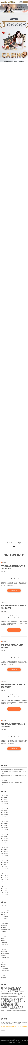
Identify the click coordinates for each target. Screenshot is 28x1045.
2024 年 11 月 (5, 799)
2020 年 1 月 (5, 864)
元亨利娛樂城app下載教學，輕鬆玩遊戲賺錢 (13, 686)
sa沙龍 (3, 914)
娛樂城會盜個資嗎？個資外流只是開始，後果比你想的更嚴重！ (14, 776)
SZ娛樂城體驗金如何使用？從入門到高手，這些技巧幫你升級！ (14, 783)
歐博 (19, 998)
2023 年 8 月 (5, 827)
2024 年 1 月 (5, 817)
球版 (3, 962)
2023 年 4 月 (5, 836)
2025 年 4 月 (5, 797)
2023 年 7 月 (5, 829)
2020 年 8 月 (5, 849)
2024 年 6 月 (5, 808)
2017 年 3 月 (5, 884)
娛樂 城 (3, 938)
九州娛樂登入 (15, 993)
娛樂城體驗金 (5, 945)
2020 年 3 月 (5, 860)
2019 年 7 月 (5, 873)
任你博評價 (4, 925)
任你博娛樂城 (5, 923)
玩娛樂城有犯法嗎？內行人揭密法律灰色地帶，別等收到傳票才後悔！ (14, 779)
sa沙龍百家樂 (5, 921)
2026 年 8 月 (5, 795)
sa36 (3, 908)
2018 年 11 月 (5, 879)
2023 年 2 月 (5, 840)
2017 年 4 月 (5, 881)
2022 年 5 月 (5, 847)
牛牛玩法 (4, 960)
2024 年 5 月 (5, 810)
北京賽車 (4, 927)
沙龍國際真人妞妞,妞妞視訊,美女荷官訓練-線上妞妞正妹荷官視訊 (13, 1040)
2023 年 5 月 (5, 834)
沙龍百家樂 (4, 951)
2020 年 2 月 (5, 862)
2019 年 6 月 (5, 875)
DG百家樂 (24, 1022)
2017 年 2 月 (5, 886)
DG (19, 1022)
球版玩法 (4, 964)
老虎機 (3, 975)
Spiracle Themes (16, 1042)
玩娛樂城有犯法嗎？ (4, 1008)
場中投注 (4, 936)
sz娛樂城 (3, 993)
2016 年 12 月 (5, 890)
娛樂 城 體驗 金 (9, 998)
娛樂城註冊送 (15, 996)
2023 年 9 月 (5, 825)
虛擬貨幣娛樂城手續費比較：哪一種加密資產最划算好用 (13, 769)
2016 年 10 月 (5, 895)
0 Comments (15, 576)
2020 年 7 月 (5, 851)
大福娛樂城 (14, 995)
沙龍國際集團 (15, 1000)
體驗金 (2, 1012)
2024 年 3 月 (5, 814)
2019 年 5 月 (5, 877)
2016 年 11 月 (5, 892)
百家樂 (3, 966)
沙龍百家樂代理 (5, 953)
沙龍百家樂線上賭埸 (10, 1005)
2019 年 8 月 (5, 871)
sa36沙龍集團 (5, 912)
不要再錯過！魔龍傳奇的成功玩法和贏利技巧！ (13, 567)
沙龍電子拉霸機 (5, 957)
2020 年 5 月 (5, 855)
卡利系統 (6, 1022)
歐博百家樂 (15, 1022)
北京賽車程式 (3, 995)
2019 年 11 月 (5, 869)
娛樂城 (4, 562)
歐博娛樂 (21, 998)
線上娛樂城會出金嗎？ (14, 1010)
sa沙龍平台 (4, 919)
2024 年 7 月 (5, 806)
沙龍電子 (4, 955)
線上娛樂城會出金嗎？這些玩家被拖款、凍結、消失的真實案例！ (14, 772)
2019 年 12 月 (5, 866)
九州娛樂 (3, 1023)
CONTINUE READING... (14, 590)
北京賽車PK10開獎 (6, 929)
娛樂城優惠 (4, 942)
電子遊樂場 (23, 1010)
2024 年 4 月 (5, 812)
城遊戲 (3, 934)
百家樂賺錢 (15, 1009)
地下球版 (4, 931)
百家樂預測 (4, 973)
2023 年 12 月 (5, 819)
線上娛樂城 (8, 1010)
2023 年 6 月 (5, 832)
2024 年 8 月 (5, 803)
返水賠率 (4, 977)
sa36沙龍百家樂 (5, 910)
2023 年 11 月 (5, 821)
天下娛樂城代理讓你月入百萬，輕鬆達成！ (13, 646)
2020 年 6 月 (5, 853)
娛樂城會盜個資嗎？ (9, 996)
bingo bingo (5, 905)
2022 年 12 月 (5, 845)
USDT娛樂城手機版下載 (9, 993)
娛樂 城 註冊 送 (22, 996)
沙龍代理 (4, 949)
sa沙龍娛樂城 (5, 916)
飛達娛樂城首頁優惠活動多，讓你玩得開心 (13, 725)
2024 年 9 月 (5, 801)
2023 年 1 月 (5, 843)
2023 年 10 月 (5, 823)
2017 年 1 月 (4, 888)
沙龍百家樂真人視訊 (10, 1003)
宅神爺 (14, 998)
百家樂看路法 (5, 968)
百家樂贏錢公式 (5, 971)
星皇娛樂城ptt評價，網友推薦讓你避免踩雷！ (13, 606)
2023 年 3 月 (5, 838)
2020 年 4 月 (5, 858)
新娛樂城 (4, 947)
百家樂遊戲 (20, 1009)
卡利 (2, 1022)
